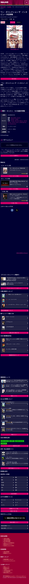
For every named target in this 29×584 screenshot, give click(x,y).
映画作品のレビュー (7, 544)
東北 (16, 482)
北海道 (2, 482)
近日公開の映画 (6, 541)
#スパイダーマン (4, 441)
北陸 (16, 485)
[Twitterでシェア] (16, 210)
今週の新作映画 (6, 540)
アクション (3, 499)
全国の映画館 (6, 551)
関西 (2, 479)
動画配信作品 (6, 568)
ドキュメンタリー (4, 19)
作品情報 (9, 7)
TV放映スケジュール (8, 569)
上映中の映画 (6, 538)
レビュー (12, 22)
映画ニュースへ (14, 395)
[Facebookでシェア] (12, 210)
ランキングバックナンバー (9, 560)
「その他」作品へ (14, 203)
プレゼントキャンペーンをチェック (14, 288)
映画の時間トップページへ (6, 528)
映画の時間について (14, 522)
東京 (2, 477)
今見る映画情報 (6, 571)
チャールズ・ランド (15, 117)
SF (1, 502)
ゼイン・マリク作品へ (14, 188)
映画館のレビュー (7, 553)
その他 (10, 19)
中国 (2, 487)
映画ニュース (6, 566)
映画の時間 (3, 7)
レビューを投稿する (14, 155)
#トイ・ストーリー (19, 441)
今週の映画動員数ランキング (7, 310)
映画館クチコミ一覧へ (14, 508)
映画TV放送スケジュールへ (14, 468)
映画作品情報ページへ (5, 525)
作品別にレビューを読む (8, 545)
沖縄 (16, 490)
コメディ (3, 505)
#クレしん (11, 441)
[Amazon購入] (15, 49)
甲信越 (2, 485)
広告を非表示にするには (22, 253)
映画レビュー (14, 434)
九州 (2, 490)
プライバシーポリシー (21, 576)
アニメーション (18, 499)
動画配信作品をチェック (14, 355)
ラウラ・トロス (14, 119)
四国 (16, 487)
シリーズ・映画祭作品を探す (14, 445)
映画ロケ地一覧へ (14, 511)
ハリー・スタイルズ (20, 122)
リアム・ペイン (11, 122)
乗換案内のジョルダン (10, 576)
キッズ (16, 502)
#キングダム (3, 443)
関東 (16, 477)
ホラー (16, 505)
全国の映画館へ (14, 493)
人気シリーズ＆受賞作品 (8, 542)
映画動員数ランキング (8, 559)
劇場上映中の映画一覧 (14, 332)
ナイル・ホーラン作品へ (14, 175)
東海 (16, 479)
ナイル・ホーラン (15, 120)
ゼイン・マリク (23, 120)
